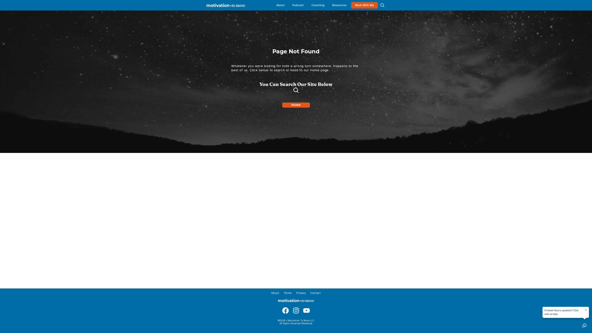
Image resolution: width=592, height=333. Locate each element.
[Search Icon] (382, 5)
